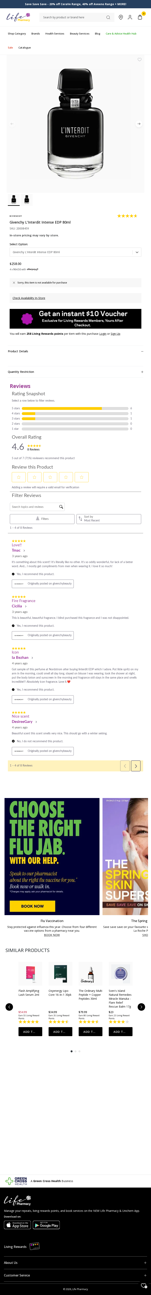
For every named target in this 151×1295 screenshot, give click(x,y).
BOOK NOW (52, 935)
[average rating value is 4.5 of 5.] (59, 1022)
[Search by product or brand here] (108, 17)
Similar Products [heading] (28, 950)
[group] (30, 999)
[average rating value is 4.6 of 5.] (127, 216)
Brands (35, 33)
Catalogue (24, 47)
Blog (97, 33)
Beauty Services (79, 33)
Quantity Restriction (21, 372)
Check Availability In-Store (29, 298)
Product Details (18, 351)
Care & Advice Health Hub (121, 33)
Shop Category (17, 33)
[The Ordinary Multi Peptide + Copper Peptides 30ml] (90, 974)
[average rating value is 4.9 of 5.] (29, 1022)
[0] (140, 17)
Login (102, 334)
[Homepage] (18, 17)
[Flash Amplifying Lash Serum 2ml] (30, 974)
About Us (10, 1263)
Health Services (54, 33)
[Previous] (9, 1007)
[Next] (138, 123)
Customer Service (17, 1275)
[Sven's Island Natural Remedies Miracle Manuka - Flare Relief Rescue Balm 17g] (121, 974)
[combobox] (76, 17)
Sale (10, 47)
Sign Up (115, 334)
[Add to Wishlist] (139, 59)
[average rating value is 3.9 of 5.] (119, 1022)
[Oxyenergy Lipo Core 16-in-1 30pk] (60, 974)
